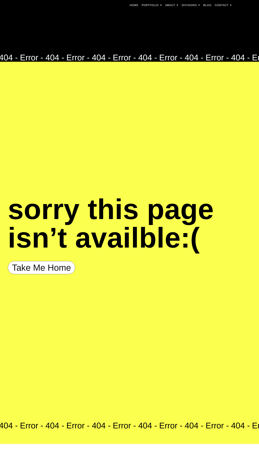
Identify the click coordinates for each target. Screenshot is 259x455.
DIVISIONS (189, 5)
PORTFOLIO (150, 5)
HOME (134, 5)
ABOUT (170, 5)
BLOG (207, 5)
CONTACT (222, 5)
